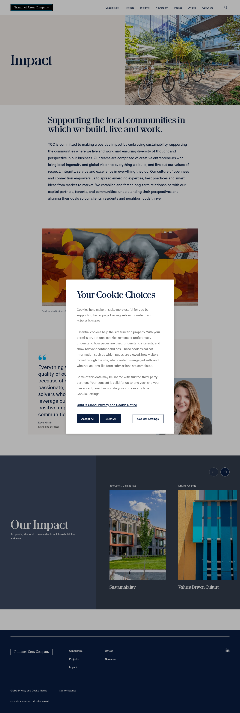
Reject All (110, 418)
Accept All (87, 418)
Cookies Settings (148, 418)
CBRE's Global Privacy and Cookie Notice (107, 404)
